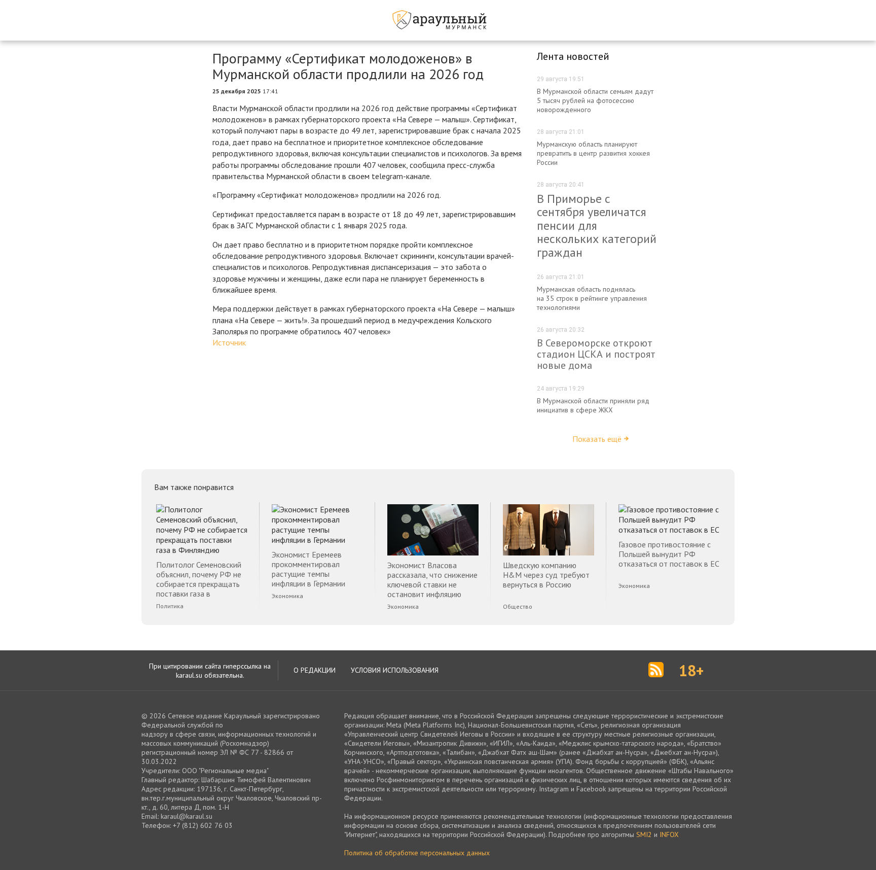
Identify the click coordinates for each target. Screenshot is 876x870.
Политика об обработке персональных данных (417, 852)
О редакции (315, 670)
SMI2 (644, 834)
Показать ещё (597, 439)
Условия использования (395, 670)
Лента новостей (573, 56)
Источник (229, 342)
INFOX (669, 834)
